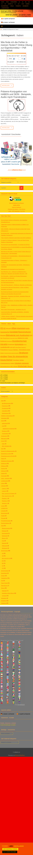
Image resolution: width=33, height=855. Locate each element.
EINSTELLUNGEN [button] (19, 846)
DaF (31, 335)
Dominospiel (5, 533)
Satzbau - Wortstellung (19, 350)
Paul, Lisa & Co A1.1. (7, 496)
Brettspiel (4, 530)
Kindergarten (5, 413)
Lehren (3, 483)
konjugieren (19, 344)
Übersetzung (4, 585)
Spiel (2, 525)
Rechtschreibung (5, 523)
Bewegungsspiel (6, 528)
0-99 (23, 3)
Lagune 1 (4, 488)
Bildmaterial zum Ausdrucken (17, 335)
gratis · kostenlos (5, 478)
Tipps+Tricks (4, 583)
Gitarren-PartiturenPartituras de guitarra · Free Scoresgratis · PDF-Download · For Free (16, 209)
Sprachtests (4, 573)
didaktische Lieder (23, 338)
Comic (2, 441)
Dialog (16, 338)
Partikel (3, 515)
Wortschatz (22, 366)
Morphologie (4, 513)
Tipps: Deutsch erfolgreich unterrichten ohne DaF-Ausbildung (16, 237)
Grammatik (25, 6)
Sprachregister (4, 570)
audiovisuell (5, 423)
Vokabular (3, 603)
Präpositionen (4, 349)
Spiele (12, 6)
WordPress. (22, 755)
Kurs (2, 1)
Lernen (3, 505)
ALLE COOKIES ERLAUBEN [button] (9, 851)
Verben (12, 363)
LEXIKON (3, 508)
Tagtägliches (4, 578)
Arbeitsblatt (21, 328)
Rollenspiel (4, 545)
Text (2, 580)
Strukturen (4, 431)
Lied (11, 347)
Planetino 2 (23, 347)
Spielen (2, 353)
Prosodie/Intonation (6, 520)
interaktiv (4, 344)
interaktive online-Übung (8, 593)
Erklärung (3, 466)
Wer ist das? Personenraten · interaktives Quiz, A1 (13, 309)
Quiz (3, 540)
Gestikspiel (9, 341)
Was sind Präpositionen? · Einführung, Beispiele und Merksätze (16, 285)
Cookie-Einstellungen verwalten (8, 724)
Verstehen (3, 600)
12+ (19, 3)
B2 (29, 1)
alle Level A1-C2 (6, 558)
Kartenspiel (4, 535)
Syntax (2, 575)
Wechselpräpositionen (5, 366)
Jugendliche (5, 410)
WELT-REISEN (14, 366)
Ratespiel (10, 349)
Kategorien (14, 1)
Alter (2, 400)
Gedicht (3, 473)
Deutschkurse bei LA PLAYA (8, 456)
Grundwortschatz (19, 341)
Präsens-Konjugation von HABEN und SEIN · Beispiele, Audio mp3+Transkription (16, 94)
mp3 (14, 347)
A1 (19, 1)
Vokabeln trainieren (22, 363)
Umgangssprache (5, 363)
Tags (7, 1)
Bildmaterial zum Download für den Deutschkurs (12, 269)
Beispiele (3, 335)
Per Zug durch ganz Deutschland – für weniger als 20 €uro (15, 244)
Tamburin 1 (4, 503)
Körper (25, 344)
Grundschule (5, 408)
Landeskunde (5, 8)
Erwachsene (5, 405)
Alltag (13, 328)
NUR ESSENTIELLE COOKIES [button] (10, 849)
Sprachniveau (4, 550)
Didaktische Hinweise (6, 461)
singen (28, 349)
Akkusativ (8, 328)
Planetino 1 (4, 498)
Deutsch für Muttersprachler (8, 451)
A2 (22, 1)
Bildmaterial (4, 6)
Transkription (5, 433)
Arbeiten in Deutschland (7, 415)
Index (3, 443)
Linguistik (3, 510)
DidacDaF (4, 590)
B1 (25, 1)
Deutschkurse (6, 338)
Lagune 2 (4, 491)
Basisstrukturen (24, 332)
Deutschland (12, 338)
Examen (3, 468)
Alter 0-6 (10, 3)
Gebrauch (3, 471)
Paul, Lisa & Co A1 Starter (8, 493)
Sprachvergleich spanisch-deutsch (11, 353)
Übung (29, 366)
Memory (4, 538)
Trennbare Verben (18, 360)
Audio (27, 328)
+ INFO (11, 846)
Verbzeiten (3, 598)
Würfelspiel (4, 548)
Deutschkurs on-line (6, 453)
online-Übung (18, 347)
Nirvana (16, 755)
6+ (15, 3)
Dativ (1, 338)
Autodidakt (13, 332)
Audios (27, 3)
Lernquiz (4, 595)
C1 (2, 3)
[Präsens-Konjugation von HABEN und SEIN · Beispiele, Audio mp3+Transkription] (16, 105)
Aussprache (4, 332)
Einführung (3, 341)
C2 (5, 3)
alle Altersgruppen (6, 403)
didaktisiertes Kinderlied (8, 428)
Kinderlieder (11, 344)
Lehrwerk (3, 485)
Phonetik (18, 6)
